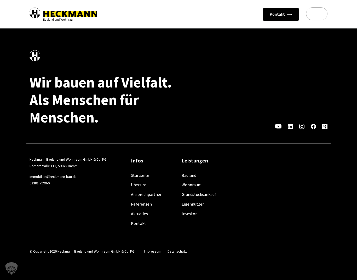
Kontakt (138, 223)
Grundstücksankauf (199, 194)
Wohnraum (191, 185)
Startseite (140, 175)
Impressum (152, 251)
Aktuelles (139, 214)
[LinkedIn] (290, 126)
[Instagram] (301, 126)
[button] (11, 268)
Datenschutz (177, 251)
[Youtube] (278, 126)
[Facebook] (313, 126)
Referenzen (141, 204)
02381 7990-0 (40, 183)
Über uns (139, 185)
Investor (189, 214)
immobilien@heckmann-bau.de (53, 176)
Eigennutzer (193, 204)
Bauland (189, 175)
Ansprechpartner (146, 194)
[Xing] (324, 126)
